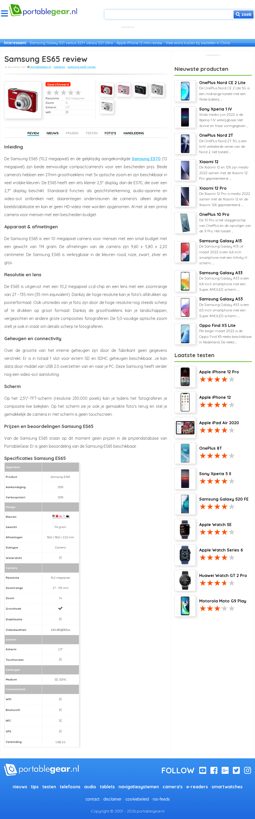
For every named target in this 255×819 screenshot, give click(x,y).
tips (35, 786)
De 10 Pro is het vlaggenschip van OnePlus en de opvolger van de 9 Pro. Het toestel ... (225, 222)
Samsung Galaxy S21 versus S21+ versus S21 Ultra (71, 43)
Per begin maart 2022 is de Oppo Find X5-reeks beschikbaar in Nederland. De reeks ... (225, 333)
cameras (59, 67)
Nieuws (53, 133)
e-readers (197, 786)
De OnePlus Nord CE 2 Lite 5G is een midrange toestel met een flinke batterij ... (224, 91)
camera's (173, 786)
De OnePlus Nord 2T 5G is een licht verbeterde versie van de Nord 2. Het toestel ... (223, 143)
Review (33, 133)
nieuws (20, 786)
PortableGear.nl (40, 67)
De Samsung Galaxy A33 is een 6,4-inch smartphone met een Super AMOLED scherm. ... (224, 281)
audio (90, 786)
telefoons (70, 786)
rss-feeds (161, 799)
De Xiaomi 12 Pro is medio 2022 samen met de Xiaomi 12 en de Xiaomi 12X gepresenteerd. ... (224, 196)
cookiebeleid (137, 799)
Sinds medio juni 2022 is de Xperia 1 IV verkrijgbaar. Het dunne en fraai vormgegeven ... (223, 117)
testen (49, 786)
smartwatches (227, 786)
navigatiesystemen (139, 786)
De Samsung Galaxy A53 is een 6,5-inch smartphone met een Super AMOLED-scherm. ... (224, 307)
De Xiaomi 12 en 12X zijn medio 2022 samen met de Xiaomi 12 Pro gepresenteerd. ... (224, 170)
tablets (107, 786)
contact (92, 799)
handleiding (134, 133)
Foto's (110, 133)
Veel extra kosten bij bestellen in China (198, 43)
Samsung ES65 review (81, 67)
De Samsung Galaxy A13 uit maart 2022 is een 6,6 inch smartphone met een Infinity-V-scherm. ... (223, 252)
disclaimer (112, 799)
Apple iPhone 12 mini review (139, 43)
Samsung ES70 (146, 158)
